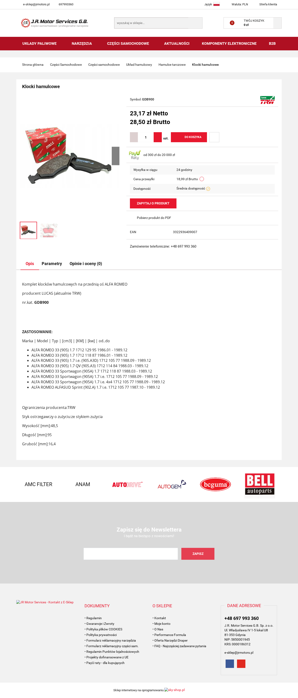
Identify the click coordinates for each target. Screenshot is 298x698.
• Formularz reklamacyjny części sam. (112, 646)
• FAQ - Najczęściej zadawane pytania (179, 646)
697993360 (66, 4)
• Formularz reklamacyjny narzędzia (110, 640)
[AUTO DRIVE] (127, 484)
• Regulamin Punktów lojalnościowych (112, 651)
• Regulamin (93, 618)
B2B (272, 43)
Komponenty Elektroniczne (229, 43)
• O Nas (157, 629)
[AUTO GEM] (171, 484)
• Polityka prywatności (101, 635)
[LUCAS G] (267, 100)
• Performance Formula (169, 635)
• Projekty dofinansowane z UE (107, 657)
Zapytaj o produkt (153, 203)
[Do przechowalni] (214, 137)
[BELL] (259, 484)
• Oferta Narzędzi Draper (170, 640)
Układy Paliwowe (40, 43)
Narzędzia (82, 43)
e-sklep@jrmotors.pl (36, 4)
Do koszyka (193, 137)
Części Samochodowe (128, 43)
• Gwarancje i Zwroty (99, 623)
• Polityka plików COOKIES (103, 629)
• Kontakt (159, 618)
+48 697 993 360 (241, 618)
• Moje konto (161, 623)
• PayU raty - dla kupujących (105, 663)
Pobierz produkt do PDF (154, 218)
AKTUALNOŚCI (177, 43)
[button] (97, 605)
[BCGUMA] (215, 484)
